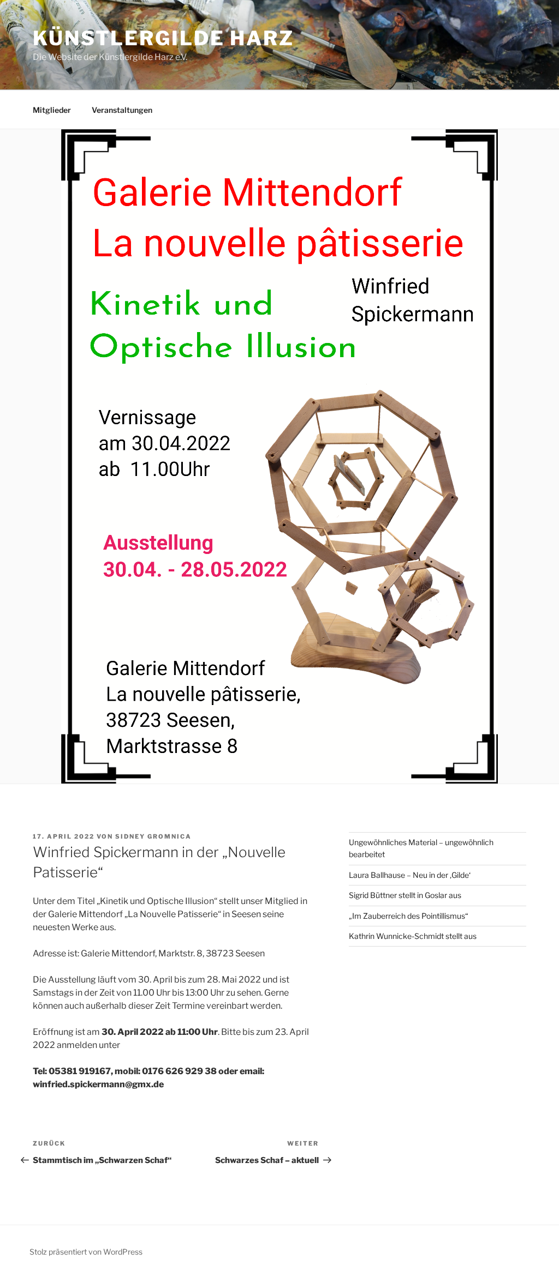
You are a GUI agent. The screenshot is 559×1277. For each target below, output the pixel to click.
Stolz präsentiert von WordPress (85, 1251)
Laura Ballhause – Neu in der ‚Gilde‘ (410, 875)
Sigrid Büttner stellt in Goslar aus (405, 895)
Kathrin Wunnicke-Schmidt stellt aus (413, 936)
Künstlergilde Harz (163, 38)
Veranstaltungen (122, 110)
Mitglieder (52, 110)
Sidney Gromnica (153, 836)
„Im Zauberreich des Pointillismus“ (408, 915)
